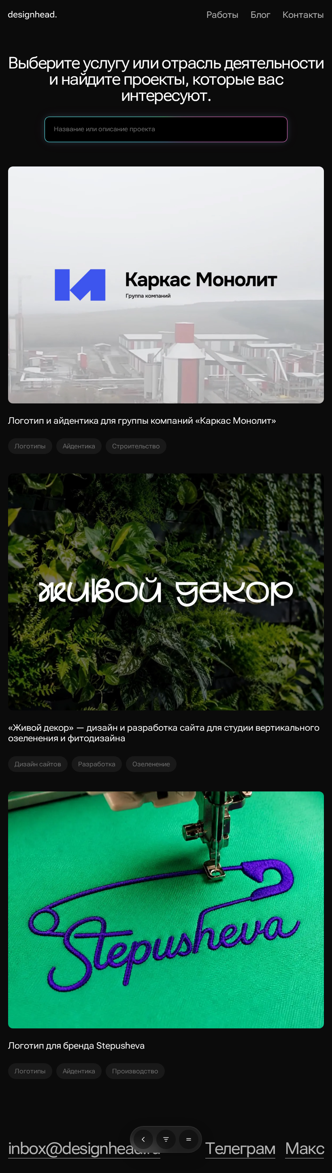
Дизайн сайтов (38, 764)
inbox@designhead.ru (84, 1149)
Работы (222, 15)
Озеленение (151, 764)
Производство (135, 1071)
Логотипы (30, 446)
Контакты (303, 15)
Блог (260, 15)
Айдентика (79, 446)
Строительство (136, 446)
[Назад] (143, 1139)
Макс (304, 1149)
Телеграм (240, 1149)
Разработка (96, 764)
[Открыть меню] (188, 1139)
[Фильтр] (166, 1139)
